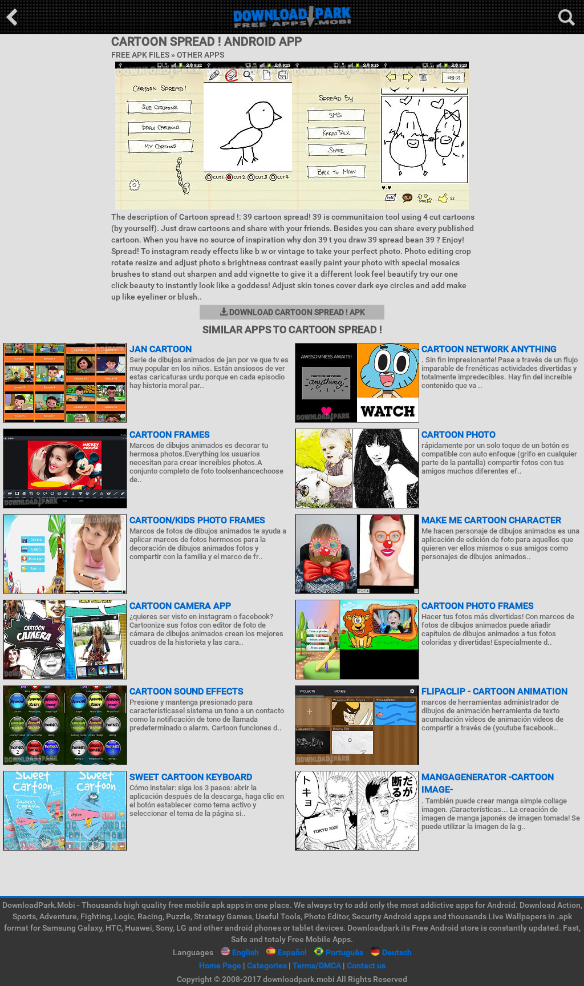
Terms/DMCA (317, 965)
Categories (267, 965)
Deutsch (397, 952)
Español (292, 952)
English (245, 952)
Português (344, 952)
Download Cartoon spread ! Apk (296, 312)
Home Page (220, 965)
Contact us (366, 965)
